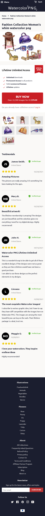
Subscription (22, 467)
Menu (6, 2)
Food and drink (22, 387)
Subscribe (36, 490)
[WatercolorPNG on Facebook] (17, 502)
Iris (22, 418)
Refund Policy (22, 451)
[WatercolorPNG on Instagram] (27, 502)
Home (4, 16)
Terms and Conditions (22, 461)
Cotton (22, 430)
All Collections (22, 445)
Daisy (23, 433)
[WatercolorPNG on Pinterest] (22, 502)
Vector (22, 400)
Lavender (22, 424)
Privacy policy (22, 454)
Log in (37, 107)
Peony (22, 414)
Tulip (22, 427)
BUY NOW (22, 98)
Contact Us (22, 458)
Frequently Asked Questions (22, 448)
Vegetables (22, 393)
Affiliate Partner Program (22, 464)
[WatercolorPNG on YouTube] (32, 502)
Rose (22, 411)
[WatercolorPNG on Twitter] (12, 502)
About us (22, 473)
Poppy (22, 421)
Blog (22, 470)
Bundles (22, 396)
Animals (23, 390)
